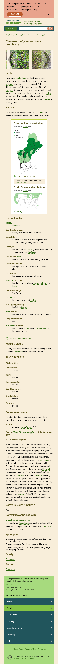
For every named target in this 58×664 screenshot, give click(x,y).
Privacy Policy (18, 649)
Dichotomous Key (15, 628)
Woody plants (21, 35)
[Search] (50, 28)
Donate (15, 14)
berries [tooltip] (48, 93)
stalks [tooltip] (33, 300)
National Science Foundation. (24, 658)
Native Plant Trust (12, 585)
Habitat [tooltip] (9, 223)
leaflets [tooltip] (31, 252)
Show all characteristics (20, 338)
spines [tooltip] (36, 283)
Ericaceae (10, 559)
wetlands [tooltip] (9, 84)
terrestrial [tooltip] (16, 225)
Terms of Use (30, 649)
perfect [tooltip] (21, 494)
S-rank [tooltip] (29, 427)
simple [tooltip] (29, 249)
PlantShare (11, 614)
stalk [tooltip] (12, 297)
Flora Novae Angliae (24, 432)
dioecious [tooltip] (20, 475)
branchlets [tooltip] (24, 523)
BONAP (25, 126)
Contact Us (42, 649)
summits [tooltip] (39, 112)
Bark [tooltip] (8, 311)
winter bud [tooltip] (41, 328)
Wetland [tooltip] (19, 351)
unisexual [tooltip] (38, 475)
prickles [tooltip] (44, 283)
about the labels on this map (26, 176)
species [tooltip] (9, 90)
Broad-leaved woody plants (38, 35)
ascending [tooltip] (44, 460)
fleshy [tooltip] (24, 307)
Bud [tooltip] (7, 326)
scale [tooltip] (12, 326)
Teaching (10, 634)
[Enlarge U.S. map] (29, 203)
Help (8, 641)
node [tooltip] (19, 256)
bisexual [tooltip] (46, 469)
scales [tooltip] (27, 328)
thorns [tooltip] (14, 286)
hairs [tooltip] (24, 78)
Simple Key (10, 35)
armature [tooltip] (10, 280)
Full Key (10, 621)
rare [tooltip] (23, 427)
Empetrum (10, 569)
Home (9, 601)
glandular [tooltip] (17, 78)
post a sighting (21, 182)
